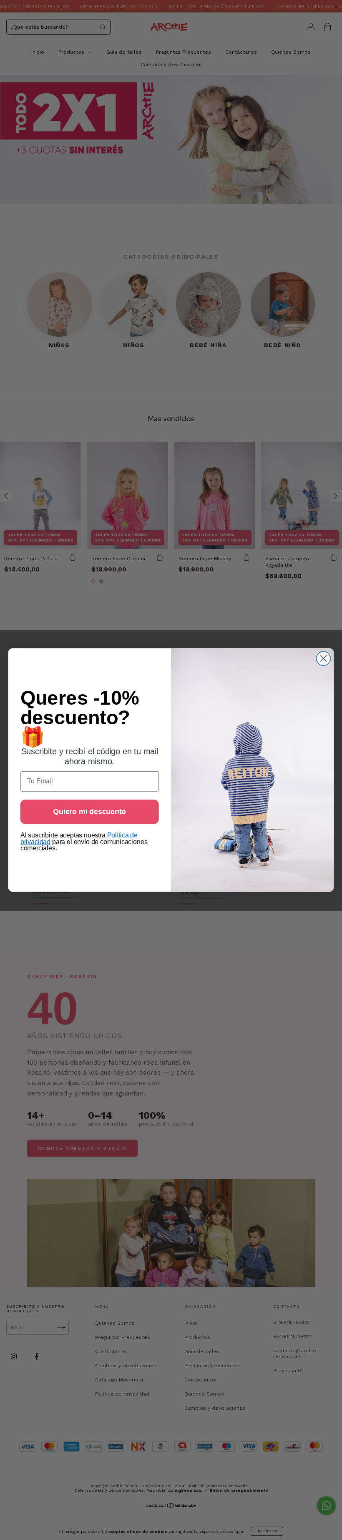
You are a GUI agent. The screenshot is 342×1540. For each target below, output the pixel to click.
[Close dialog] (324, 658)
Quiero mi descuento (89, 812)
